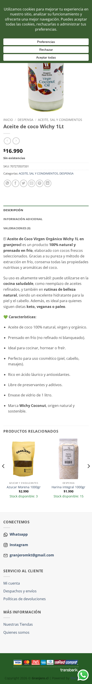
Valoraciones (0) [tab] (16, 228)
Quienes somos (16, 632)
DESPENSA (25, 120)
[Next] (88, 475)
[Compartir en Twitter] (23, 183)
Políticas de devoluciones (24, 598)
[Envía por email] (31, 183)
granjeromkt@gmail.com (32, 555)
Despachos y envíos (20, 591)
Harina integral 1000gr (68, 487)
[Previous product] (16, 140)
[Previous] (3, 475)
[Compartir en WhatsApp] (7, 183)
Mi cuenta (11, 583)
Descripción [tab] (13, 210)
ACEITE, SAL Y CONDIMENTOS (60, 120)
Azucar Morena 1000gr (24, 487)
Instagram (18, 544)
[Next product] (7, 140)
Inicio (8, 120)
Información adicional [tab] (22, 219)
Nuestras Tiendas (18, 624)
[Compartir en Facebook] (15, 183)
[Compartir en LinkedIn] (47, 183)
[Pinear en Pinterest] (39, 183)
